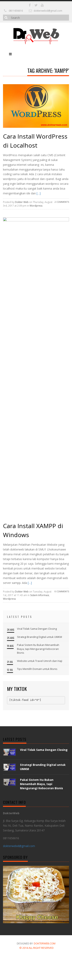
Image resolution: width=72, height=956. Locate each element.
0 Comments (62, 591)
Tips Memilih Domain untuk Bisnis (37, 669)
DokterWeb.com (44, 943)
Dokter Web (22, 202)
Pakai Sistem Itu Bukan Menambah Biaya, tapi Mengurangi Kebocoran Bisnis (38, 648)
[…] (38, 193)
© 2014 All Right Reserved (36, 948)
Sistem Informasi (39, 595)
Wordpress (36, 205)
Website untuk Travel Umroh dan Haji (39, 661)
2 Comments (62, 201)
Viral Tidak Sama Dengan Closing (37, 628)
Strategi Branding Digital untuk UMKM (39, 637)
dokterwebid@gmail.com (48, 10)
